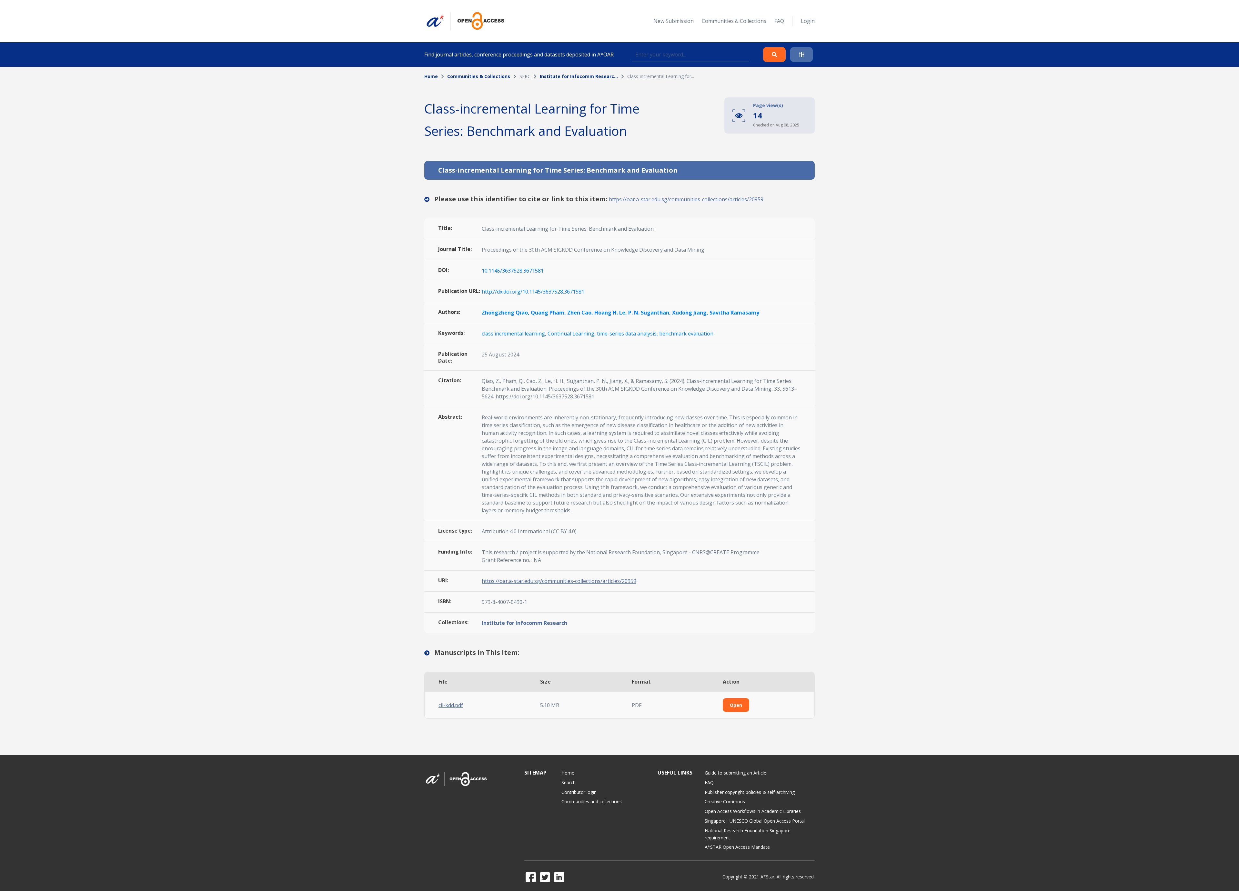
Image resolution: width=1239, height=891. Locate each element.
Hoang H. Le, (611, 312)
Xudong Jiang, (691, 312)
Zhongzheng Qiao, (506, 312)
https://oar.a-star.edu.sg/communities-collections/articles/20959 (686, 199)
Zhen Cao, (580, 312)
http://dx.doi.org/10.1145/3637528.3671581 (533, 291)
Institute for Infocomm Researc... (579, 76)
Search (568, 782)
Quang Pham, (549, 312)
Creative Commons (725, 801)
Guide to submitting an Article (735, 773)
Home (431, 76)
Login (808, 21)
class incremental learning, (515, 333)
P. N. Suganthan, (650, 312)
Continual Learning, (572, 333)
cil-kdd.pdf (450, 705)
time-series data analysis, (628, 333)
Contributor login (579, 792)
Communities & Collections (734, 21)
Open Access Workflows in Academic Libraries (753, 811)
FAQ (779, 21)
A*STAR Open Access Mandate (737, 847)
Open (736, 705)
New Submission (673, 21)
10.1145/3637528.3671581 (513, 270)
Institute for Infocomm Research (524, 622)
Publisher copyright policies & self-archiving (750, 792)
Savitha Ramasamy (734, 312)
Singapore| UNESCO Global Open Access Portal (755, 821)
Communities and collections (591, 801)
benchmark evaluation (686, 333)
